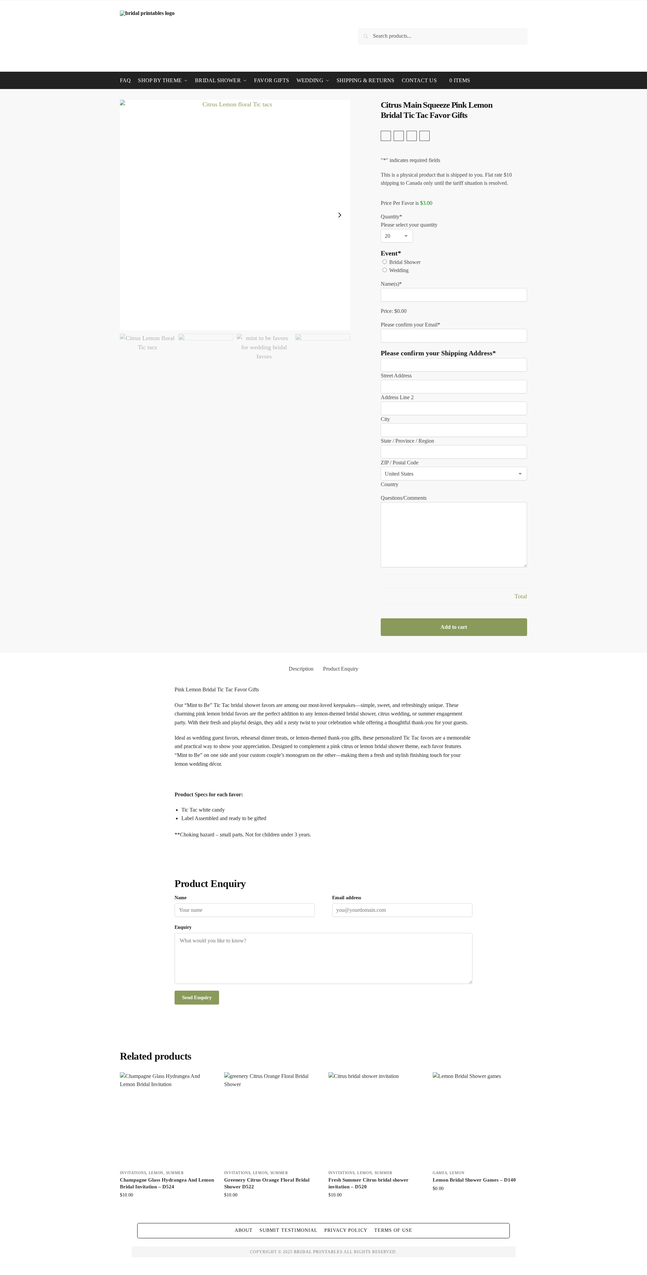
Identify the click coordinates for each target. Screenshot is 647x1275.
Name (180, 897)
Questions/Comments (404, 498)
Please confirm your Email (410, 324)
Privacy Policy (345, 1230)
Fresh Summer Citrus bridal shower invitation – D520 (368, 1183)
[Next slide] (340, 215)
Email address (346, 897)
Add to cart (454, 627)
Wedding (399, 270)
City (385, 419)
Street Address (396, 375)
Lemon (156, 1173)
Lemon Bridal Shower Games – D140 (474, 1180)
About (244, 1230)
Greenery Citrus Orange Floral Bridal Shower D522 (266, 1183)
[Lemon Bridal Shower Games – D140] (480, 1119)
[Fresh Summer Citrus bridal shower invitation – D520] (375, 1119)
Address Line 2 (397, 397)
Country (389, 484)
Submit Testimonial (288, 1230)
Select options (167, 1209)
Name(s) (391, 284)
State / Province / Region (407, 441)
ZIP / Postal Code (399, 462)
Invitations (133, 1173)
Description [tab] (301, 669)
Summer (175, 1173)
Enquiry (183, 927)
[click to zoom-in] (235, 215)
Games (440, 1173)
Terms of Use (393, 1230)
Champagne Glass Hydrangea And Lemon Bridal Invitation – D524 (167, 1183)
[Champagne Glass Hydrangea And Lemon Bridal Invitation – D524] (167, 1119)
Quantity (391, 216)
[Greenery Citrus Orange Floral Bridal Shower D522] (271, 1119)
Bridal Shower (404, 262)
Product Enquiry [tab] (340, 669)
